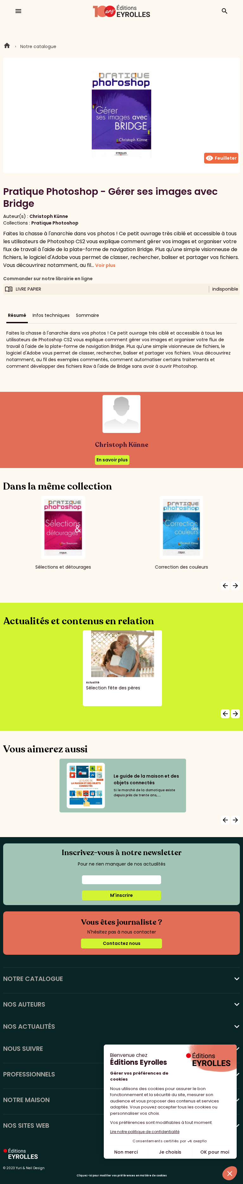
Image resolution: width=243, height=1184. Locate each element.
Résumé (17, 315)
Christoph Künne (48, 216)
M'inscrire (121, 895)
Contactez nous (121, 943)
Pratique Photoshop (54, 223)
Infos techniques (51, 315)
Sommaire (87, 315)
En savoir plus (112, 460)
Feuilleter (221, 158)
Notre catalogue (38, 46)
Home (7, 46)
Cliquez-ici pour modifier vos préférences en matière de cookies (122, 1175)
